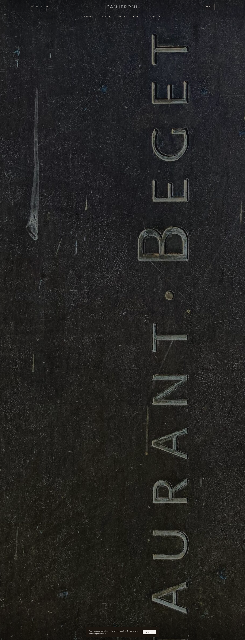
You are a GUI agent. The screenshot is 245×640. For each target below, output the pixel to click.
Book (208, 7)
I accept (149, 632)
